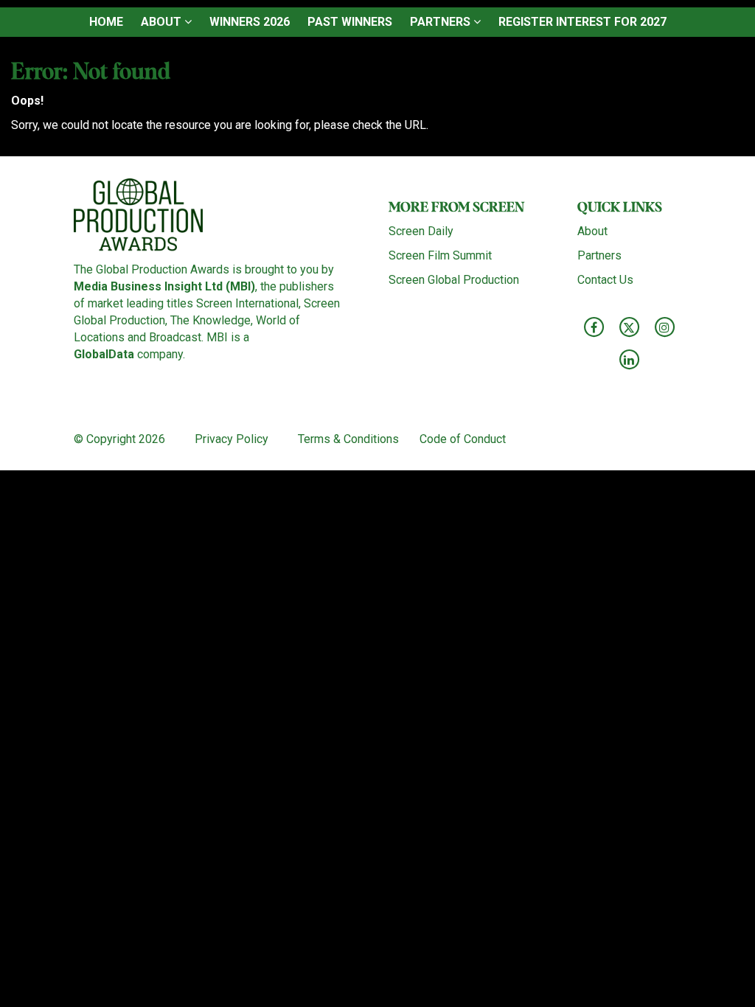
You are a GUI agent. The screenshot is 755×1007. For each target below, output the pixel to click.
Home (106, 22)
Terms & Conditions (348, 439)
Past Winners (349, 22)
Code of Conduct (463, 439)
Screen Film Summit (440, 255)
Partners (441, 22)
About (162, 22)
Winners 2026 (249, 22)
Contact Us (605, 280)
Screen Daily (421, 231)
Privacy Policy (233, 439)
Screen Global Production (454, 280)
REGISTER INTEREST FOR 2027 (582, 22)
